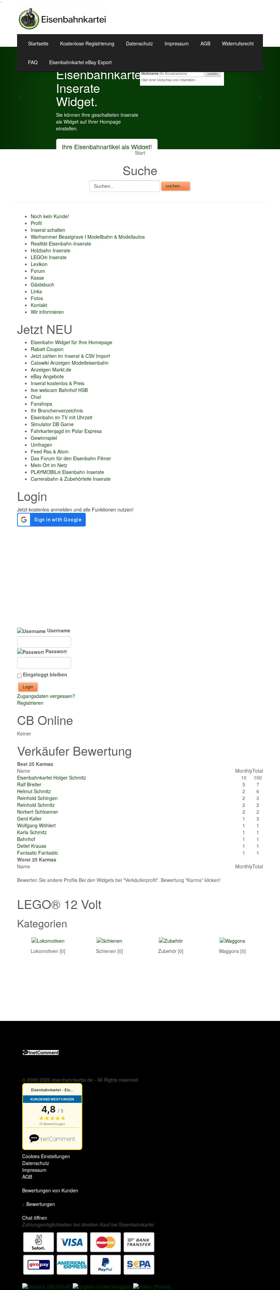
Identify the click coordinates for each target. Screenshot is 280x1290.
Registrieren (30, 702)
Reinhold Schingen (37, 798)
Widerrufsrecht (238, 43)
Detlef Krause (31, 845)
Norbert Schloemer (37, 811)
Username (58, 630)
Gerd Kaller (29, 818)
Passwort (55, 651)
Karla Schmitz (32, 832)
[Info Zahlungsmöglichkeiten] (89, 1252)
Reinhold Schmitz (36, 804)
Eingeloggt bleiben (45, 674)
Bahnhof (26, 839)
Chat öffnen (34, 1217)
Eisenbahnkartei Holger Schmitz (51, 777)
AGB (205, 43)
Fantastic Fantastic (37, 852)
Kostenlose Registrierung (87, 43)
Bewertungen (40, 1204)
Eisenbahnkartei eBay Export (80, 62)
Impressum (177, 43)
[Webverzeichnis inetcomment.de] (40, 1051)
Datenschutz (139, 43)
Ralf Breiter (29, 784)
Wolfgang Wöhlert (36, 825)
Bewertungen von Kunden (50, 1190)
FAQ (33, 62)
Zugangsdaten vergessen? (46, 695)
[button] (21, 98)
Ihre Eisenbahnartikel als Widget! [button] (107, 146)
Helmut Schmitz (34, 791)
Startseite (38, 43)
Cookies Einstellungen (46, 1156)
